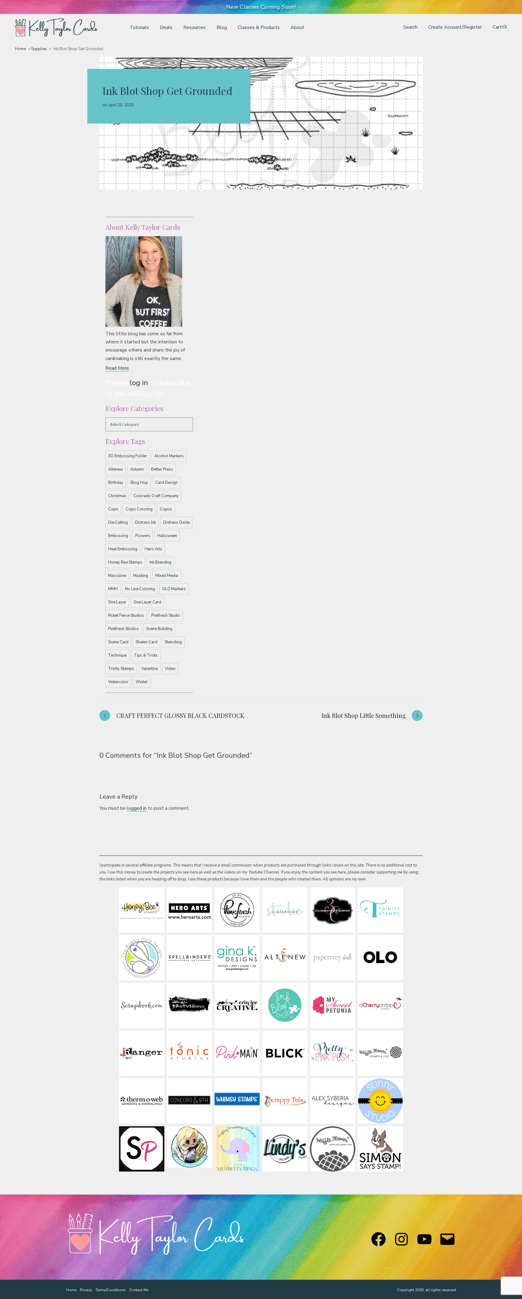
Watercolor (118, 682)
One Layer (117, 602)
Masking (140, 575)
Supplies (39, 49)
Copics (166, 509)
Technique (117, 655)
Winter (142, 682)
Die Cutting (118, 522)
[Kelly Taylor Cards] (56, 27)
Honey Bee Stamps (125, 562)
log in (139, 382)
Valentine (149, 668)
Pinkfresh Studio (165, 615)
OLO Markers (174, 589)
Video (170, 668)
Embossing (118, 536)
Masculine (117, 575)
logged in (137, 808)
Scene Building (159, 629)
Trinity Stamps (121, 668)
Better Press (162, 469)
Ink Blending (160, 562)
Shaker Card (146, 642)
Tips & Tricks (146, 655)
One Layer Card (147, 602)
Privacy (86, 1290)
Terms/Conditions (110, 1290)
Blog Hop (139, 482)
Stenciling (173, 642)
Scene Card (118, 642)
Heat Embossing (122, 549)
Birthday (115, 482)
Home (20, 49)
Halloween (167, 536)
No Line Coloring (140, 589)
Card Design (166, 482)
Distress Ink (145, 522)
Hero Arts (153, 549)
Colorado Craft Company (156, 496)
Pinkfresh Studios (123, 629)
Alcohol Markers (169, 456)
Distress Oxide (176, 522)
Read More (117, 368)
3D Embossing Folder (127, 456)
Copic (113, 509)
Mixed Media (166, 575)
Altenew (115, 469)
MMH (113, 589)
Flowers (142, 536)
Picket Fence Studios (126, 615)
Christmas (117, 496)
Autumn (137, 469)
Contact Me (138, 1290)
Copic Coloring (139, 509)
